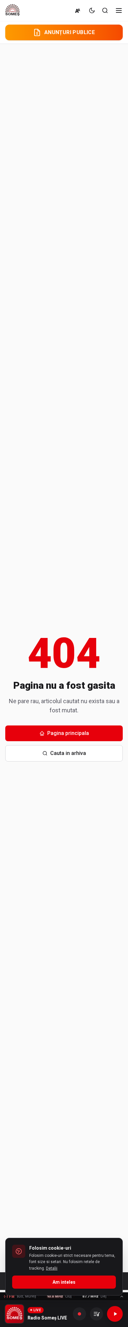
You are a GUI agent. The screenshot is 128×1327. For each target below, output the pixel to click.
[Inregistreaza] (79, 1313)
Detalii (51, 1268)
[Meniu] (118, 10)
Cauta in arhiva (68, 753)
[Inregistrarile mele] (96, 1313)
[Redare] (115, 1314)
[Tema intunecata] (92, 10)
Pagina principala (68, 733)
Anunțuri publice (69, 32)
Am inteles (64, 1282)
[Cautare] (105, 10)
